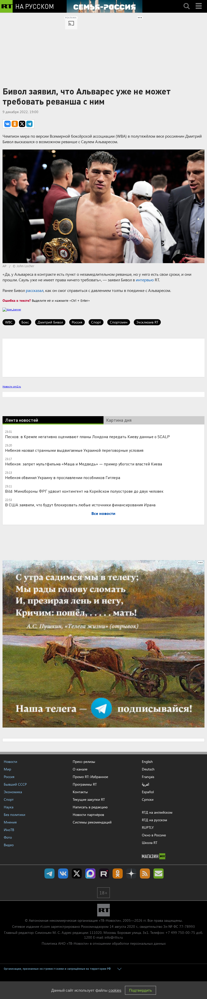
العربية (145, 784)
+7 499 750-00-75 (180, 932)
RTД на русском (154, 819)
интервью (145, 279)
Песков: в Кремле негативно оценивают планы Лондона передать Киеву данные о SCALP (87, 436)
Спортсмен (118, 322)
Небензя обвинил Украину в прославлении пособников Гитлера (62, 477)
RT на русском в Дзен (131, 873)
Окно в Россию (154, 835)
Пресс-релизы (84, 761)
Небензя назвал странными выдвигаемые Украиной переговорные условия (74, 450)
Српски (147, 799)
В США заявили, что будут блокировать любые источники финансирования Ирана (80, 504)
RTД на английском (157, 812)
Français (148, 777)
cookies (115, 990)
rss (145, 873)
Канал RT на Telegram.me (49, 873)
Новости (10, 761)
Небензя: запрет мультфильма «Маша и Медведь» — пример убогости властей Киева (83, 463)
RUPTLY (148, 827)
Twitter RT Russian (77, 873)
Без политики (14, 814)
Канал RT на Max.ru (90, 873)
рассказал (34, 290)
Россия (77, 322)
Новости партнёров (88, 814)
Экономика (13, 791)
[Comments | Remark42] (103, 357)
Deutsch (148, 769)
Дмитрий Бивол (50, 322)
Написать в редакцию (90, 807)
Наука (8, 807)
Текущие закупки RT (89, 799)
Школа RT (149, 842)
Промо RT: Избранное (90, 776)
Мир (7, 769)
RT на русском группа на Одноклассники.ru (118, 873)
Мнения (10, 822)
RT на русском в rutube (104, 873)
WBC (9, 322)
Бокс (25, 322)
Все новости (103, 513)
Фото (8, 837)
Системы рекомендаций (92, 822)
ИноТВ (9, 829)
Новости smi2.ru (12, 386)
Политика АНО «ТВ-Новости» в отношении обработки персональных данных (104, 943)
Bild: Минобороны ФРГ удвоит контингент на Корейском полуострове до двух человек (84, 491)
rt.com (45, 926)
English (147, 761)
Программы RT (85, 784)
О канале (80, 769)
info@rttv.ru (114, 937)
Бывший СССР (15, 784)
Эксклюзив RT (147, 322)
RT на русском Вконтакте (63, 873)
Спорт (96, 322)
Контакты (80, 791)
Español (148, 792)
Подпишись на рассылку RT (158, 873)
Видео (9, 844)
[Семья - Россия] (104, 6)
